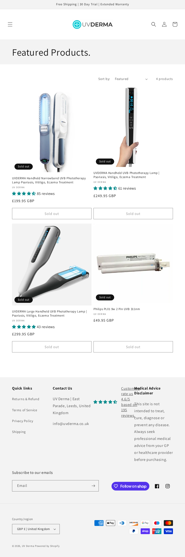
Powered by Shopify (47, 546)
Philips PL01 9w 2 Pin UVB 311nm (116, 309)
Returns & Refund (26, 399)
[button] (10, 24)
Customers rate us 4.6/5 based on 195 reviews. (130, 402)
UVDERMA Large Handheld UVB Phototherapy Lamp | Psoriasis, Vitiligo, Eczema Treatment (49, 314)
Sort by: (104, 79)
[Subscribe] (93, 485)
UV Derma (28, 546)
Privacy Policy (22, 421)
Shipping (19, 432)
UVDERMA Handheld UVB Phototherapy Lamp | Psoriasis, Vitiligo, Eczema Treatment (126, 175)
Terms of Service (24, 410)
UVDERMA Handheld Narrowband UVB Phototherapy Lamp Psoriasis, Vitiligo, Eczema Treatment (49, 180)
